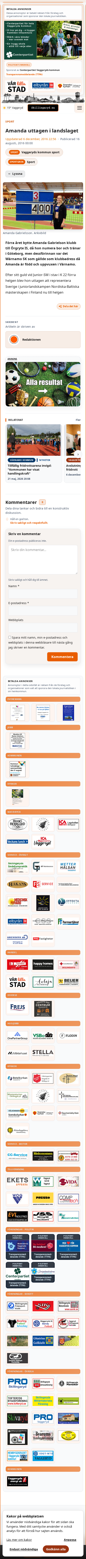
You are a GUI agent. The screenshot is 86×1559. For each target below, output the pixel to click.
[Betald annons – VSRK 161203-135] (68, 1323)
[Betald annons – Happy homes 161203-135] (43, 964)
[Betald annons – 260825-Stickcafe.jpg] (17, 712)
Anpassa (70, 1540)
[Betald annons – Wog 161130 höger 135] (17, 1199)
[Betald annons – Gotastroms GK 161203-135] (43, 1341)
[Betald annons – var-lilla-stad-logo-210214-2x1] (16, 86)
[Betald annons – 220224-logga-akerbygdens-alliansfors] (17, 1130)
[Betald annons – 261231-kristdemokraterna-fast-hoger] (68, 1246)
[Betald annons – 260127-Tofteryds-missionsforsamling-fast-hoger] (68, 1096)
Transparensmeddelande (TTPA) (24, 74)
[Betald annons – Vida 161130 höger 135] (68, 1181)
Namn (13, 586)
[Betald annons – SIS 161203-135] (17, 1323)
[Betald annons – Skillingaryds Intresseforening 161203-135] (43, 1383)
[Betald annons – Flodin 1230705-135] (68, 1036)
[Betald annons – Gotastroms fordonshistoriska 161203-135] (68, 1436)
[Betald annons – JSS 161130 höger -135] (43, 1216)
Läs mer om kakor (19, 1540)
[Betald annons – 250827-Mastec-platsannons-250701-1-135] (17, 741)
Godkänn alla (56, 1549)
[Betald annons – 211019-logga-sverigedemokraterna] (43, 1271)
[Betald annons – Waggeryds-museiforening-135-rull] (68, 1418)
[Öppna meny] (79, 108)
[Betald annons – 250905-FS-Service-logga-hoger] (43, 884)
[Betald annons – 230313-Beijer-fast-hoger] (68, 982)
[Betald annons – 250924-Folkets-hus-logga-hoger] (43, 1009)
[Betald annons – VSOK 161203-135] (17, 1341)
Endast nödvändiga (24, 1549)
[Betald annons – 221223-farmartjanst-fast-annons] (68, 922)
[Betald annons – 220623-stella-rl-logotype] (43, 1053)
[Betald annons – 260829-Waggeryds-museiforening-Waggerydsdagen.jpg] (68, 712)
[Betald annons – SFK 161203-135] (17, 1306)
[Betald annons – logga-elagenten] (17, 964)
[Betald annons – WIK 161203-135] (43, 1323)
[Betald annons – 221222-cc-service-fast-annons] (17, 1156)
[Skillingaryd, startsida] (43, 108)
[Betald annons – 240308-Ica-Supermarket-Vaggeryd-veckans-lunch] (43, 842)
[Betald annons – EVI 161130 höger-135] (17, 1216)
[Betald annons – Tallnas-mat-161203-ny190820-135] (43, 824)
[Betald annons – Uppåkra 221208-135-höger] (17, 1181)
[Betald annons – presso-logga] (43, 1199)
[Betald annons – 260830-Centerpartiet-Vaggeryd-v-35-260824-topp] (43, 40)
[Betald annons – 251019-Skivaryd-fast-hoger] (17, 1418)
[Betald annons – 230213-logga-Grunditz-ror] (17, 939)
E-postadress (18, 603)
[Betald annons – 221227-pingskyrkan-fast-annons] (68, 1078)
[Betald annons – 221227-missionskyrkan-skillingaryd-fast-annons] (17, 1096)
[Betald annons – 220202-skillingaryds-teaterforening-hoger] (17, 1437)
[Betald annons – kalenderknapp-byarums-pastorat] (17, 1113)
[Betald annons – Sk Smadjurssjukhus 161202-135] (17, 867)
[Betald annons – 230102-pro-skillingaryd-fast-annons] (17, 1383)
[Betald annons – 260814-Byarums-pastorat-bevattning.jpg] (17, 797)
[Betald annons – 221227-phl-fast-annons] (43, 939)
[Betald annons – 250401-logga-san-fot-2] (43, 903)
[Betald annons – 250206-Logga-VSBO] (43, 1036)
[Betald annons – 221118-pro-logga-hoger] (43, 1418)
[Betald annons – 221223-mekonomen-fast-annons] (43, 1156)
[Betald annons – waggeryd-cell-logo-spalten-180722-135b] (43, 1181)
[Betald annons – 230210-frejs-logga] (17, 1007)
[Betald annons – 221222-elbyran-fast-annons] (43, 86)
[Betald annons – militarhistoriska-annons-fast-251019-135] (43, 1401)
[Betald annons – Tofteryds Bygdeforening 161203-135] (17, 1401)
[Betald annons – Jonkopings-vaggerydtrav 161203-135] (17, 1358)
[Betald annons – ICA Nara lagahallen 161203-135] (68, 824)
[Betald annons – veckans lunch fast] (17, 842)
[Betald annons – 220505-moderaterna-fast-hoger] (17, 1246)
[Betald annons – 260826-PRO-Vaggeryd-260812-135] (43, 712)
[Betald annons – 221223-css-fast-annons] (43, 922)
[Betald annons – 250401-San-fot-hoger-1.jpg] (17, 902)
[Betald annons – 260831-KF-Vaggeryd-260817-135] (17, 769)
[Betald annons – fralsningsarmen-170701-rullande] (43, 1078)
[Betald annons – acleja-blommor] (43, 982)
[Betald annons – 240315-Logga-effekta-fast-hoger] (68, 902)
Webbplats (15, 620)
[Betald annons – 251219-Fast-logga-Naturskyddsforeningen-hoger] (68, 1401)
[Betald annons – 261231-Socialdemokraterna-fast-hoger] (43, 1246)
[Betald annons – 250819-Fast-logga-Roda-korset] (68, 964)
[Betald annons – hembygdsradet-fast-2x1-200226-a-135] (17, 1456)
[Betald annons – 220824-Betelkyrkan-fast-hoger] (17, 1078)
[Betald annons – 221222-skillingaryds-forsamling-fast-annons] (69, 86)
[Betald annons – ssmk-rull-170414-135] (68, 1306)
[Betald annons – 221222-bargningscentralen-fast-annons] (68, 1156)
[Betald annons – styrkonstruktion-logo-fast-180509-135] (68, 1216)
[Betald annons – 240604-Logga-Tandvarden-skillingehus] (68, 884)
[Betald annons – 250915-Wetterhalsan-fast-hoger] (68, 867)
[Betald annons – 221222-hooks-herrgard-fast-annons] (17, 824)
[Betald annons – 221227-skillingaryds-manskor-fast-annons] (68, 1383)
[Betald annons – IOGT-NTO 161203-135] (43, 1456)
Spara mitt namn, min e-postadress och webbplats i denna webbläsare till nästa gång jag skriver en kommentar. (40, 642)
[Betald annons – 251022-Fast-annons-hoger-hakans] (17, 884)
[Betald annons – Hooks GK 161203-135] (68, 1341)
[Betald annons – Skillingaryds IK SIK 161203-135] (43, 1306)
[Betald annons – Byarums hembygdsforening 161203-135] (43, 1436)
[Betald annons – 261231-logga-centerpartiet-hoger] (17, 1274)
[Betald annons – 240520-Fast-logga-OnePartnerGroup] (17, 1036)
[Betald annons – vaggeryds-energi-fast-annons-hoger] (17, 1481)
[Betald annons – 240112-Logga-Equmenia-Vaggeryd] (68, 1113)
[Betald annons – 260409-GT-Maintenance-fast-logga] (43, 867)
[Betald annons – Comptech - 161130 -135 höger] (68, 1199)
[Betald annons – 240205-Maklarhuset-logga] (17, 1053)
